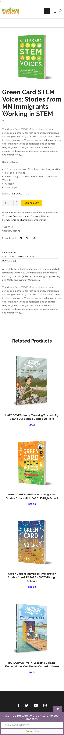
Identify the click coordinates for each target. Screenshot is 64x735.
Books (16, 230)
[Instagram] (45, 705)
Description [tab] (10, 252)
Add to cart (32, 203)
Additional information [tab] (18, 257)
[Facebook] (18, 705)
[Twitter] (26, 705)
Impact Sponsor (31, 216)
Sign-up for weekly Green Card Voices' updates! (32, 717)
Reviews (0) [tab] (9, 261)
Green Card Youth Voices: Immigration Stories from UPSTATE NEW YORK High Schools (32, 577)
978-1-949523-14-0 (19, 193)
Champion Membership (32, 220)
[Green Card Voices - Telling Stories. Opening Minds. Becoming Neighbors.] (10, 11)
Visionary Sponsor (12, 216)
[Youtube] (36, 705)
